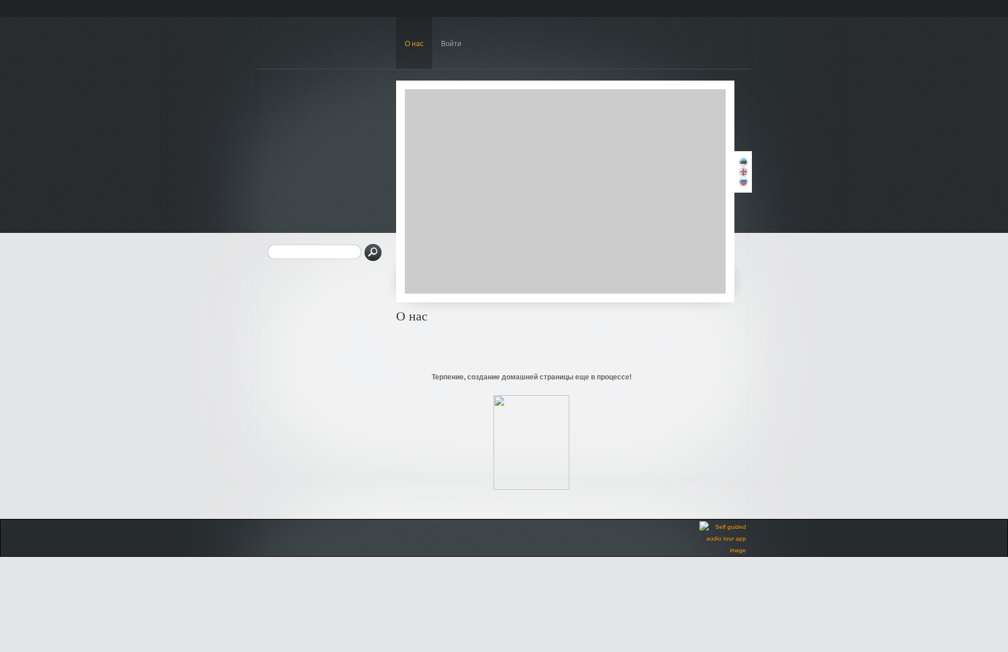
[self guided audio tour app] (722, 550)
